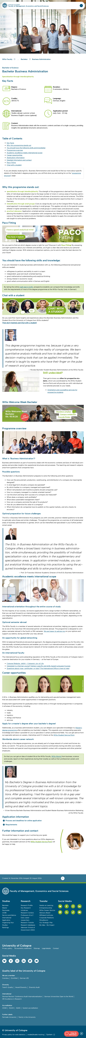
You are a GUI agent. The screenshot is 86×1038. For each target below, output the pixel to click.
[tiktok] (73, 912)
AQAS (18, 1008)
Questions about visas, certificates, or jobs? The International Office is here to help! (38, 668)
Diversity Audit (34, 987)
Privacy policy (7, 948)
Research (25, 901)
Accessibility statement (22, 948)
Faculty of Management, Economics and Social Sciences (28, 6)
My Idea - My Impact (46, 925)
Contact (56, 948)
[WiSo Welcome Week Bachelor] (43, 413)
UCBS (4, 913)
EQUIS (11, 1008)
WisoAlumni (43, 920)
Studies (6, 901)
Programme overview (15, 150)
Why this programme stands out (19, 145)
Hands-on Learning (46, 905)
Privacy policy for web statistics (13, 1035)
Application (6, 920)
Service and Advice (9, 915)
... (18, 59)
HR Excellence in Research (12, 999)
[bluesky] (60, 906)
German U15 (24, 978)
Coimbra (5, 978)
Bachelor (24, 59)
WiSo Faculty (7, 59)
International (6, 918)
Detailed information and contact (19, 160)
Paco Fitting (11, 163)
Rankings (5, 927)
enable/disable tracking (36, 1035)
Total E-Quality (7, 987)
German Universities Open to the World (58, 996)
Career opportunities (14, 155)
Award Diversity (21, 987)
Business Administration (41, 59)
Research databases (28, 925)
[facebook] (66, 906)
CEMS (4, 1008)
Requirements (11, 825)
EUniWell (14, 978)
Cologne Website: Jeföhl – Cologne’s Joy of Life (25, 664)
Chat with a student (14, 165)
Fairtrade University (9, 1017)
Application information (16, 158)
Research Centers (27, 913)
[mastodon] (60, 912)
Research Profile (27, 905)
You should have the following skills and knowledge (26, 148)
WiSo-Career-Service (47, 910)
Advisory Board (44, 913)
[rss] (66, 912)
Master (4, 908)
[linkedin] (79, 906)
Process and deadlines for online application (24, 821)
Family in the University (27, 1017)
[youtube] (79, 912)
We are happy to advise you (54, 631)
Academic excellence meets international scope (24, 153)
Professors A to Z (27, 915)
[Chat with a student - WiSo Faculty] (43, 306)
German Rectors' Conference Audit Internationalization (22, 996)
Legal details (46, 948)
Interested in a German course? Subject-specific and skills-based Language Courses (38, 666)
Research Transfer (27, 923)
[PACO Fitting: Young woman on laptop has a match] (43, 234)
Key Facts (10, 143)
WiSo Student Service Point (64, 735)
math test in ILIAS (26, 287)
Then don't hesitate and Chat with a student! (19, 323)
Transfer (43, 901)
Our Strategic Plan (46, 923)
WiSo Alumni (57, 756)
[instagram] (73, 906)
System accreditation (30, 1008)
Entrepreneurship (45, 908)
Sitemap (37, 948)
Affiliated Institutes (46, 915)
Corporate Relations (46, 918)
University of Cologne (18, 4)
